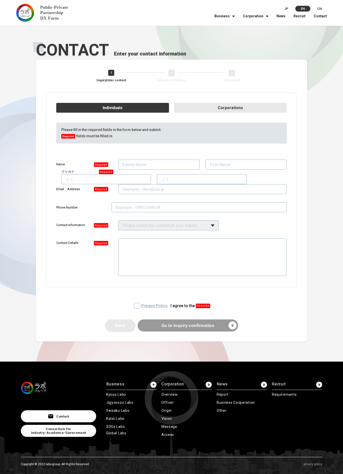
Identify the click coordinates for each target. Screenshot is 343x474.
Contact (320, 16)
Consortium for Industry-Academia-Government (58, 431)
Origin (166, 411)
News (280, 16)
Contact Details (67, 243)
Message (169, 427)
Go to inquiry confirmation (187, 325)
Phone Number (67, 207)
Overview (169, 394)
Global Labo (116, 433)
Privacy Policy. (154, 305)
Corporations (230, 107)
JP (286, 9)
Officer (167, 402)
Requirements (284, 394)
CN (319, 9)
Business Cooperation (236, 402)
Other (222, 411)
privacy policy (313, 464)
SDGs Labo (115, 427)
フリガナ (67, 172)
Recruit (300, 16)
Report (222, 394)
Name (60, 164)
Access (167, 435)
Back (120, 325)
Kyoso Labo (116, 394)
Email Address (68, 189)
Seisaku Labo (117, 411)
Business (222, 16)
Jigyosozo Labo (120, 402)
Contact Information (70, 225)
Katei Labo (115, 419)
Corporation (253, 16)
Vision (166, 419)
